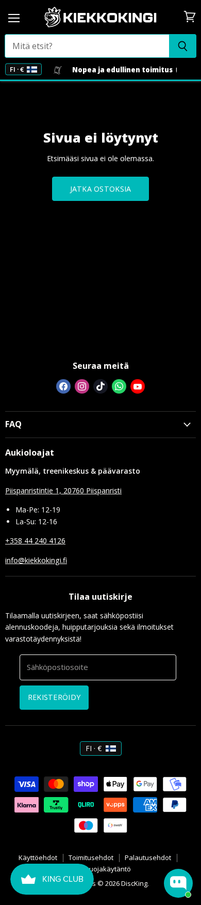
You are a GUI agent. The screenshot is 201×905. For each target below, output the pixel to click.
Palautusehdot (148, 857)
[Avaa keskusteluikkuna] (178, 883)
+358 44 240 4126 (35, 540)
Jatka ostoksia (100, 189)
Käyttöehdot (38, 857)
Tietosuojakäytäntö (100, 868)
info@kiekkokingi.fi (36, 560)
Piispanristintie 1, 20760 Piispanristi (63, 490)
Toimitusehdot (91, 857)
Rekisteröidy (54, 697)
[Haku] (182, 46)
